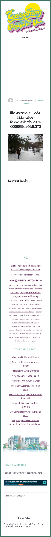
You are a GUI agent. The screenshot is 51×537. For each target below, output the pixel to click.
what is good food (33, 330)
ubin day (26, 304)
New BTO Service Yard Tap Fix (25, 376)
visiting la (39, 315)
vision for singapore (30, 315)
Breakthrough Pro (27, 524)
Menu (25, 37)
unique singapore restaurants (25, 311)
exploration (28, 275)
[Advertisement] (25, 68)
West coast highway (23, 326)
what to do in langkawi (18, 337)
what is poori (21, 333)
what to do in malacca (31, 337)
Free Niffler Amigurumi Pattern (25, 381)
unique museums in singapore (29, 308)
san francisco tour (26, 289)
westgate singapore (22, 330)
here (40, 473)
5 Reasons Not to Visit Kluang (25, 357)
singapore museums (30, 292)
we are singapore (35, 319)
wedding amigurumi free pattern (21, 322)
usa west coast (19, 315)
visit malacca (14, 319)
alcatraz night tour (18, 266)
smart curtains (24, 300)
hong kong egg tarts (27, 285)
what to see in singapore (29, 341)
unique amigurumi (35, 304)
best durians (31, 266)
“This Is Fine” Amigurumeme (25, 371)
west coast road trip (34, 326)
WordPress (18, 526)
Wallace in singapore (24, 319)
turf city (33, 300)
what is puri (29, 333)
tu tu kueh (21, 304)
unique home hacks (14, 308)
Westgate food (13, 330)
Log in (27, 526)
